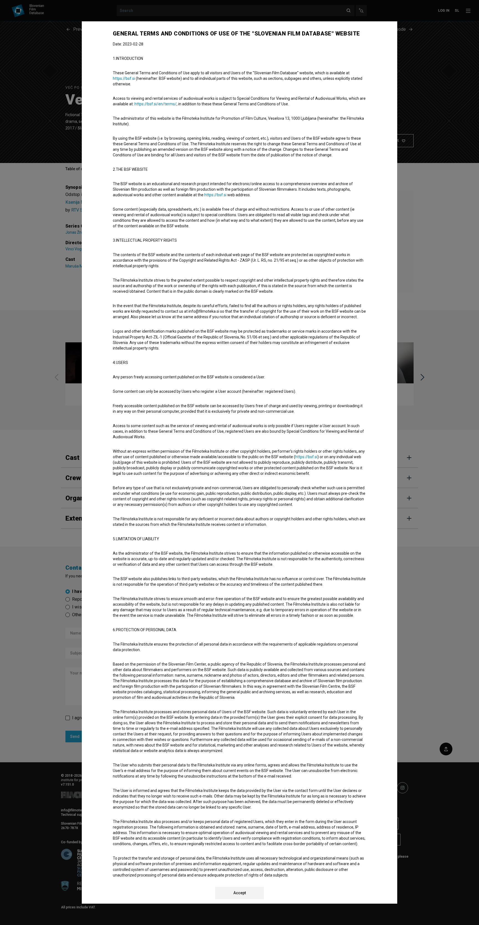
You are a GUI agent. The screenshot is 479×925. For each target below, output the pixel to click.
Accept (239, 893)
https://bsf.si (124, 78)
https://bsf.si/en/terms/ (155, 104)
